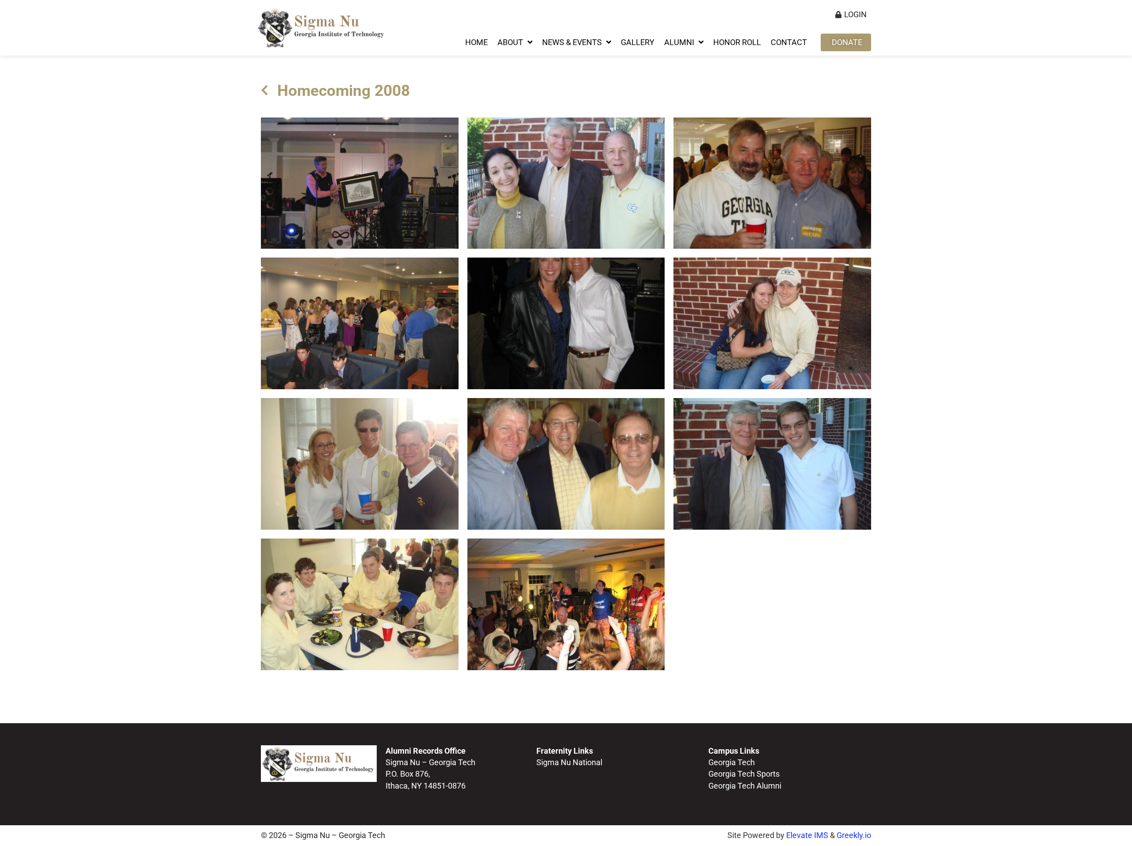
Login (855, 14)
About (510, 42)
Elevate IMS (807, 835)
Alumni (679, 42)
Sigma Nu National (569, 762)
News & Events (572, 42)
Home (476, 42)
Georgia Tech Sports (744, 774)
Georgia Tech (731, 762)
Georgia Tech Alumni (744, 786)
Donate (847, 42)
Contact (789, 42)
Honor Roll (737, 42)
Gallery (637, 42)
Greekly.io (854, 835)
